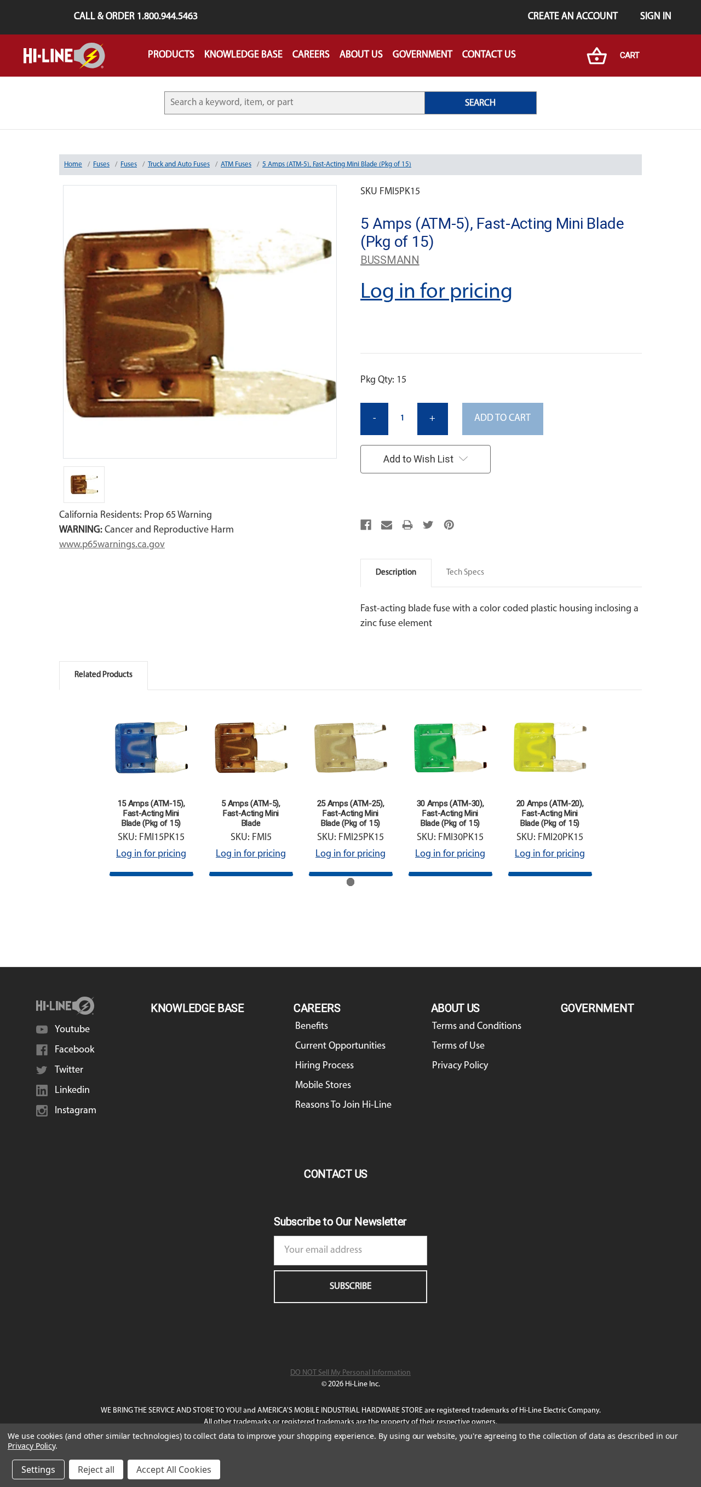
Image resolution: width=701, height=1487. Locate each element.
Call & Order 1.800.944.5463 (136, 17)
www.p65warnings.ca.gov (112, 545)
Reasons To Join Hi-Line (343, 1105)
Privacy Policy (460, 1066)
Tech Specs (465, 573)
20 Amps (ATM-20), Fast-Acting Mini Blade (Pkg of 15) (550, 813)
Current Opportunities (340, 1046)
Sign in (655, 17)
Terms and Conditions (476, 1027)
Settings (38, 1469)
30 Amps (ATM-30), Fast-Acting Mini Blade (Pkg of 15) (450, 813)
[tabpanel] (151, 790)
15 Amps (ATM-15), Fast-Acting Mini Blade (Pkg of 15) (151, 813)
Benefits (311, 1027)
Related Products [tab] (103, 675)
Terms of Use (458, 1046)
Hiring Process (324, 1066)
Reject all (96, 1469)
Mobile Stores (323, 1086)
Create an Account (573, 17)
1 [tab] (351, 882)
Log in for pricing (436, 292)
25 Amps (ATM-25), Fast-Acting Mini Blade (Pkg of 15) (350, 813)
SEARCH (480, 103)
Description (396, 573)
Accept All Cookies (173, 1469)
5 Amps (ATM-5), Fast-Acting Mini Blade (250, 813)
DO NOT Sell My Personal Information (350, 1373)
